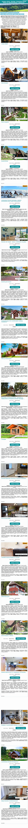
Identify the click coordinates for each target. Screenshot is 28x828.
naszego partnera (11, 261)
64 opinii (25, 680)
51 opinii (21, 808)
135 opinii (18, 169)
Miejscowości (16, 12)
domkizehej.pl (25, 0)
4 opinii (18, 604)
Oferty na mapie (10, 12)
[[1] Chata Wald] (14, 36)
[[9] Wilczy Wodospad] (14, 350)
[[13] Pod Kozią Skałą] (14, 510)
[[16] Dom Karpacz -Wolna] (14, 627)
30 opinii (25, 486)
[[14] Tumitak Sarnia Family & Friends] (14, 549)
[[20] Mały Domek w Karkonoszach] (14, 793)
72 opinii (19, 289)
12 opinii (18, 130)
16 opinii (18, 526)
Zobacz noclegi (15, 49)
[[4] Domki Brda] (14, 153)
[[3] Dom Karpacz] (14, 114)
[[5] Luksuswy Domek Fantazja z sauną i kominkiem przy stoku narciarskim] (14, 192)
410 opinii (17, 447)
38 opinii (21, 769)
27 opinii (21, 565)
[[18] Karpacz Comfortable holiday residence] (14, 717)
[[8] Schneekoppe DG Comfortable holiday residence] (14, 313)
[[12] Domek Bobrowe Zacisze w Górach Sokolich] (14, 470)
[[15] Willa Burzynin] (14, 588)
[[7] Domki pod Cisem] (14, 274)
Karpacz (25, 29)
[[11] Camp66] (14, 431)
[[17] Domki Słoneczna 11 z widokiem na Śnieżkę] (14, 664)
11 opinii (17, 407)
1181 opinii (19, 366)
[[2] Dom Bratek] (14, 75)
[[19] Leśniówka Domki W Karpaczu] (14, 754)
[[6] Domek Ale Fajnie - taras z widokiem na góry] (14, 234)
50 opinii (25, 249)
